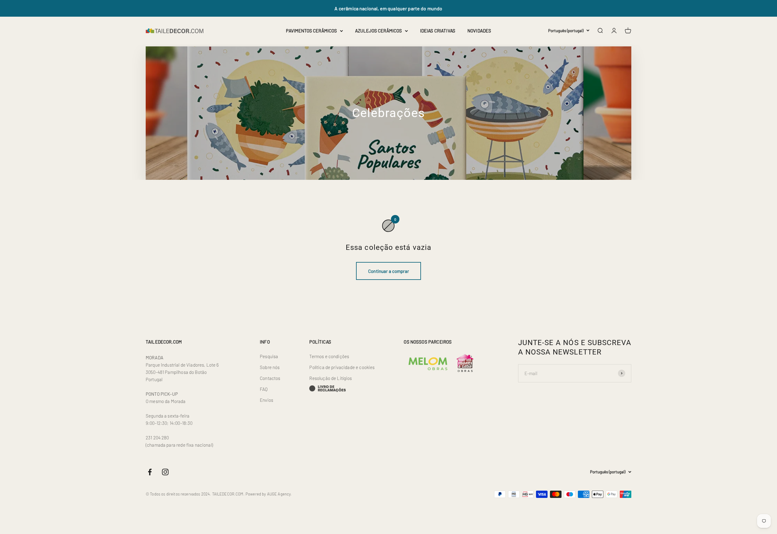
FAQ (264, 389)
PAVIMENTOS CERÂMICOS (311, 30)
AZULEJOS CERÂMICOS (378, 30)
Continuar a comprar (388, 271)
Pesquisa (269, 356)
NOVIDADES (479, 30)
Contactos (270, 378)
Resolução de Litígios (330, 378)
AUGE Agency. (279, 494)
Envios (266, 400)
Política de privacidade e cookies (342, 367)
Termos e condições (329, 356)
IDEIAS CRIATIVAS (437, 30)
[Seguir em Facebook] (150, 472)
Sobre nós (270, 367)
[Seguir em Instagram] (165, 472)
